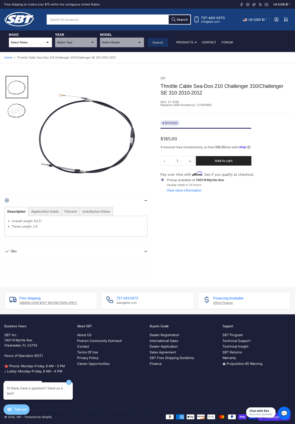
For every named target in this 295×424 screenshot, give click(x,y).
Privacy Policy (87, 358)
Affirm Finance (223, 302)
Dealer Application (164, 346)
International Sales (164, 341)
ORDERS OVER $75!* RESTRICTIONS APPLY (48, 302)
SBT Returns (232, 352)
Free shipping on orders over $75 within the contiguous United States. (52, 4)
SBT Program (232, 335)
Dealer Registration (164, 335)
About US (84, 335)
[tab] (16, 211)
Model (106, 34)
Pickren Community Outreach (99, 341)
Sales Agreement (163, 352)
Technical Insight (235, 346)
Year (59, 34)
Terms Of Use (87, 352)
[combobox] (119, 19)
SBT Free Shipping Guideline (172, 358)
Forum (227, 42)
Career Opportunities (93, 364)
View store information (184, 190)
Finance (156, 364)
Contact (209, 42)
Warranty (229, 358)
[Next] (141, 135)
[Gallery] (76, 135)
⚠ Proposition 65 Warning (242, 364)
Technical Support (236, 341)
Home (8, 57)
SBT (163, 78)
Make (14, 34)
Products (184, 42)
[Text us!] (16, 413)
